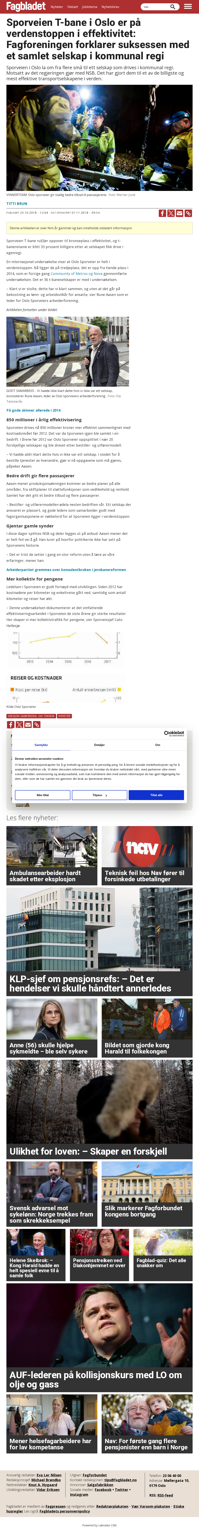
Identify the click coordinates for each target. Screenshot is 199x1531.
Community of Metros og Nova (76, 273)
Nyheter (57, 6)
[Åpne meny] (188, 7)
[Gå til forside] (26, 7)
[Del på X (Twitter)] (171, 213)
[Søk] (173, 6)
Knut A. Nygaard (42, 1484)
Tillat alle (156, 795)
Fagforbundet (95, 1475)
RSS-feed (165, 1495)
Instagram (79, 1494)
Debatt (72, 6)
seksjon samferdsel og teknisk (31, 716)
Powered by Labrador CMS (99, 1525)
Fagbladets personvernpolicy (64, 1511)
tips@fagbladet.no (120, 1480)
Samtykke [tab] (41, 745)
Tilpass (97, 795)
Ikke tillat (43, 795)
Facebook (103, 1489)
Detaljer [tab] (99, 745)
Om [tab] (157, 745)
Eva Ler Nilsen (49, 1475)
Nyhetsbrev (110, 6)
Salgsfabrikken (100, 1484)
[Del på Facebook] (162, 213)
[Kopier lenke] (188, 213)
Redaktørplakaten (112, 1506)
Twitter (121, 1489)
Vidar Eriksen (48, 1489)
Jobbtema (89, 6)
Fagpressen (55, 1506)
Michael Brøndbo (46, 1480)
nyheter (64, 716)
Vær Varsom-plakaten (151, 1506)
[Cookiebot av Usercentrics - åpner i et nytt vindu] (167, 734)
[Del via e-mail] (179, 213)
